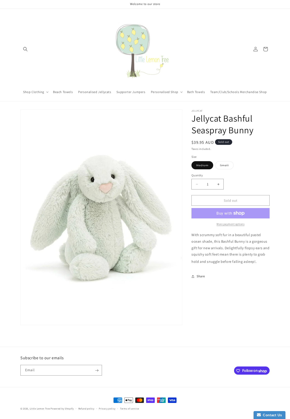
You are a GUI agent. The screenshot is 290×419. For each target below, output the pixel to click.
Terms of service (129, 408)
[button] (25, 49)
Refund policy (86, 408)
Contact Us (271, 415)
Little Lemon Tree (40, 408)
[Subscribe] (97, 370)
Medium (204, 166)
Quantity (197, 175)
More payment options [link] (230, 224)
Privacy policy (107, 408)
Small (227, 166)
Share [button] (201, 276)
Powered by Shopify (62, 408)
